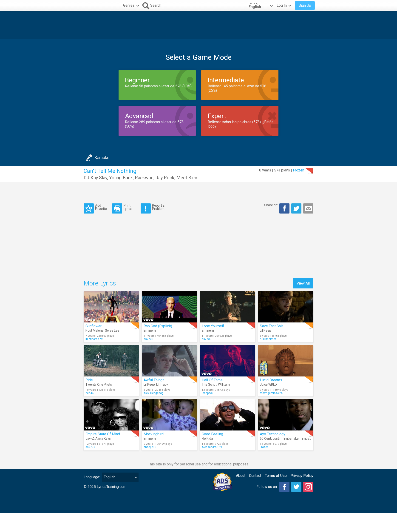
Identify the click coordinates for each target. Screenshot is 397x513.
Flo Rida (207, 438)
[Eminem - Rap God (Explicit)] (169, 306)
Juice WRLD (268, 384)
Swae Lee (112, 330)
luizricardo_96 (94, 339)
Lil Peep (265, 330)
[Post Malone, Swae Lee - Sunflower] (111, 306)
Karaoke (102, 157)
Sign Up (305, 5)
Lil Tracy (162, 384)
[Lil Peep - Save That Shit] (285, 306)
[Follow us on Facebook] (284, 487)
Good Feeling (212, 434)
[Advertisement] (198, 25)
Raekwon (144, 177)
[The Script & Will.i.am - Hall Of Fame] (227, 360)
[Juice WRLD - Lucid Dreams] (285, 360)
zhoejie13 (150, 447)
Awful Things (154, 380)
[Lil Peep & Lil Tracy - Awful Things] (169, 360)
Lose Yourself (213, 326)
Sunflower (93, 326)
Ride (89, 380)
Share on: (271, 205)
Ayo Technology (272, 434)
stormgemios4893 (272, 393)
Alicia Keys (103, 438)
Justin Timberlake (285, 438)
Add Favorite (101, 207)
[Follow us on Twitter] (296, 487)
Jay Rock (165, 177)
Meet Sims (187, 177)
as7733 (148, 339)
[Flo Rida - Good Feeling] (227, 414)
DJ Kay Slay (95, 177)
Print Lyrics (128, 207)
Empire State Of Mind (102, 434)
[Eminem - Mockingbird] (169, 414)
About (240, 475)
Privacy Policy (301, 475)
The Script (209, 384)
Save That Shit (271, 326)
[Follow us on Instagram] (308, 487)
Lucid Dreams (271, 380)
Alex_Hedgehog (153, 393)
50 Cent (265, 438)
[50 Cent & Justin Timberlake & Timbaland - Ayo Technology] (285, 414)
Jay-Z (89, 438)
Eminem (150, 330)
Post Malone (94, 330)
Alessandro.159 (212, 447)
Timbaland (308, 438)
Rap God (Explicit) (158, 326)
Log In (282, 5)
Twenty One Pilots (98, 384)
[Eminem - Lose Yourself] (227, 306)
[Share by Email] (308, 208)
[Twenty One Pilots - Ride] (111, 360)
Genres (129, 5)
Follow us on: (267, 486)
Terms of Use (276, 475)
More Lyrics (100, 283)
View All (303, 283)
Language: (92, 477)
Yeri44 (89, 393)
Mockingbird (154, 434)
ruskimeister (268, 339)
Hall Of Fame (212, 380)
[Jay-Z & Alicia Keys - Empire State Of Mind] (111, 414)
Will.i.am (224, 384)
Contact (255, 475)
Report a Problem (158, 207)
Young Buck (121, 177)
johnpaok (207, 393)
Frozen (298, 170)
